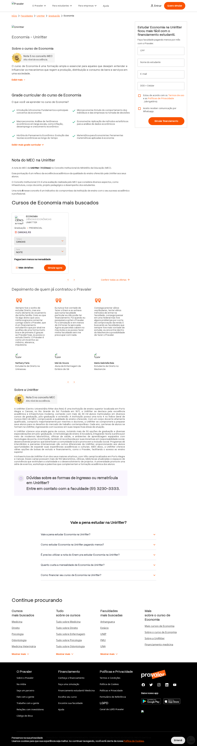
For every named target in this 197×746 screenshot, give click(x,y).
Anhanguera (107, 621)
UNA (103, 646)
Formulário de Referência (113, 696)
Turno (18, 249)
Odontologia (19, 640)
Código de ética (25, 715)
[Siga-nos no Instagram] (159, 684)
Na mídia (21, 684)
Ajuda (106, 5)
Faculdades (27, 16)
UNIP (103, 634)
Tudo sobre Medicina (68, 621)
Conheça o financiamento (71, 677)
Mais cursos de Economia (159, 626)
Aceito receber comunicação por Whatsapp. (159, 110)
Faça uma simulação (68, 684)
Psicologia (18, 634)
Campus (19, 239)
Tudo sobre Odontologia (70, 646)
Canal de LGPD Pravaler (112, 709)
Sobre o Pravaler (25, 677)
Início (14, 16)
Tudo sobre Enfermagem (70, 634)
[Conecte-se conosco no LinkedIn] (167, 684)
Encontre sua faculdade (70, 703)
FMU (103, 640)
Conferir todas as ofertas (114, 279)
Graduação (54, 16)
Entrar (158, 5)
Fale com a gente (25, 696)
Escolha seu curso (67, 696)
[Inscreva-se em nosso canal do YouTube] (175, 684)
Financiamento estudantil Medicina (76, 690)
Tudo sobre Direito (67, 628)
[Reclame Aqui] (156, 715)
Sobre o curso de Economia (161, 632)
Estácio (104, 628)
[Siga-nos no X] (151, 684)
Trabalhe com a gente (28, 703)
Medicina (17, 621)
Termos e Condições (110, 677)
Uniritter (41, 16)
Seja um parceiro (25, 690)
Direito (16, 628)
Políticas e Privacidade (111, 690)
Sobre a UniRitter (155, 638)
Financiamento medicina (159, 644)
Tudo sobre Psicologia (69, 640)
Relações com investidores (30, 709)
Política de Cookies (109, 684)
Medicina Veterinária (24, 646)
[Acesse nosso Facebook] (143, 684)
